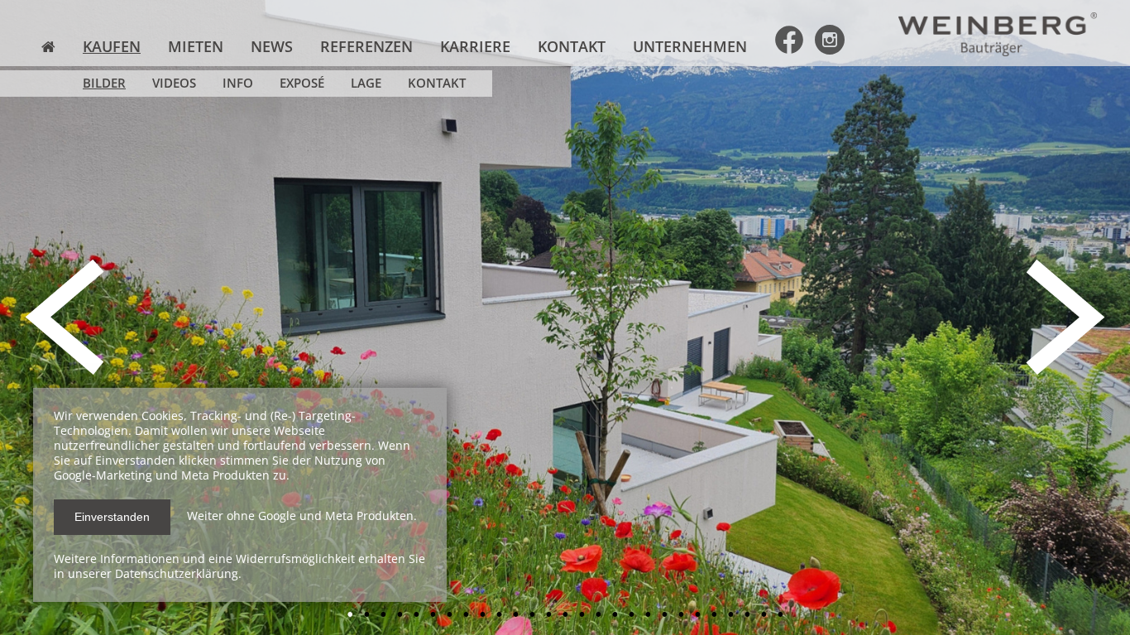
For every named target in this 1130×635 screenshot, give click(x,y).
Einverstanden (112, 516)
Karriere (475, 46)
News (272, 46)
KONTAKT (437, 83)
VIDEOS (174, 83)
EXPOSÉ (302, 83)
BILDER (104, 83)
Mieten (195, 46)
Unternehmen (690, 46)
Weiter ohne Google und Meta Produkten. (302, 515)
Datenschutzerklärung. (178, 573)
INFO (238, 83)
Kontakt (572, 46)
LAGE (366, 83)
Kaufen (112, 46)
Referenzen (366, 46)
